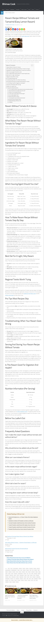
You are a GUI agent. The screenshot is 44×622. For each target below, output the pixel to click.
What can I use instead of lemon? (15, 92)
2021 (9, 568)
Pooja (28, 575)
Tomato (29, 580)
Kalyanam (15, 573)
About (33, 9)
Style (32, 578)
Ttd (34, 580)
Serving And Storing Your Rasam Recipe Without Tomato (18, 81)
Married (39, 573)
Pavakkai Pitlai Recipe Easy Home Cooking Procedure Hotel (21, 529)
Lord (29, 573)
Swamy (40, 578)
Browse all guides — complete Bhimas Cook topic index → (22, 620)
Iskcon (12, 573)
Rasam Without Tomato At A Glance (14, 67)
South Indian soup (25, 36)
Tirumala (22, 580)
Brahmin (38, 568)
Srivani (25, 578)
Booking (35, 568)
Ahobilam (20, 568)
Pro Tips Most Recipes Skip (12, 78)
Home (3, 9)
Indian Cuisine (24, 9)
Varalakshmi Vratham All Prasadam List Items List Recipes (20, 520)
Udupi (36, 580)
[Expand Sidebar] (2, 13)
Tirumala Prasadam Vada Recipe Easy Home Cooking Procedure (22, 522)
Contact (37, 9)
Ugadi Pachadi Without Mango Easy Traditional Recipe (10, 597)
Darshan (35, 570)
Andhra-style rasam (9, 295)
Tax (9, 580)
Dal (32, 570)
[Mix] (20, 29)
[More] (24, 29)
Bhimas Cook (8, 4)
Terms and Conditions (11, 610)
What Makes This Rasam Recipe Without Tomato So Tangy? (18, 68)
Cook (21, 570)
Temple (12, 580)
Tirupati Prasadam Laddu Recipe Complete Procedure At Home (21, 527)
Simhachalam (7, 578)
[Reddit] (11, 29)
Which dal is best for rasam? (14, 96)
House (9, 573)
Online (18, 575)
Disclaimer (35, 610)
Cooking (24, 570)
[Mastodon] (17, 29)
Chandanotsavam (13, 570)
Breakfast (12, 9)
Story (30, 578)
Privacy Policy (29, 610)
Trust (32, 580)
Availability (31, 568)
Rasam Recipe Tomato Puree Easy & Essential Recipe (16, 548)
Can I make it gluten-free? (14, 95)
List (27, 573)
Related (11, 102)
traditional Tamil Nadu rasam (30, 293)
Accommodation (15, 568)
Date (38, 570)
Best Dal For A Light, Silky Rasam (13, 75)
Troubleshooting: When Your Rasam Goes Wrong (16, 79)
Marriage (35, 573)
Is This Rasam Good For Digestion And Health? (16, 83)
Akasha (24, 568)
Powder (31, 575)
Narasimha (11, 575)
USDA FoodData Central (22, 411)
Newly (15, 575)
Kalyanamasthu (20, 573)
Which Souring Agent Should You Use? (14, 72)
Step (27, 578)
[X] (9, 29)
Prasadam (18, 9)
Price (34, 575)
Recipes (7, 9)
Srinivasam (17, 578)
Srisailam (21, 578)
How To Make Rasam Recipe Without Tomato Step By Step (18, 73)
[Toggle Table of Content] (31, 65)
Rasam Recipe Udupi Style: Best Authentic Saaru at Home (19, 562)
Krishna (25, 573)
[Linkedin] (13, 29)
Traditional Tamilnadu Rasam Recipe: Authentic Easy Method (20, 536)
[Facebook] (6, 29)
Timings (19, 580)
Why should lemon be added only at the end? (17, 90)
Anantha (27, 568)
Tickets (15, 580)
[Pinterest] (15, 29)
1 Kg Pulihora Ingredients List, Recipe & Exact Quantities (22, 597)
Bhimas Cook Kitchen (10, 24)
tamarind (7, 580)
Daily (30, 570)
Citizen (18, 570)
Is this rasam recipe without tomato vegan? (17, 93)
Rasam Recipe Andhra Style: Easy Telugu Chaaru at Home (19, 561)
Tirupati (26, 580)
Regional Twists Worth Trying (12, 76)
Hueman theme (16, 615)
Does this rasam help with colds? (15, 99)
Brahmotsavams (8, 570)
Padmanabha (22, 575)
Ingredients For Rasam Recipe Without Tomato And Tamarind (18, 70)
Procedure (37, 575)
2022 (11, 568)
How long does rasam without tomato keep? (17, 97)
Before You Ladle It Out (11, 86)
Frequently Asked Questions (12, 87)
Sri (14, 578)
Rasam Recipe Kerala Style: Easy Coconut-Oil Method (18, 557)
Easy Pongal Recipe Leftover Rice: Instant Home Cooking (34, 597)
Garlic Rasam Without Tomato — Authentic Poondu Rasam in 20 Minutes (21, 542)
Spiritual (11, 578)
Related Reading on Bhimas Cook (15, 100)
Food (29, 9)
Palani (25, 575)
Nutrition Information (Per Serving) (14, 84)
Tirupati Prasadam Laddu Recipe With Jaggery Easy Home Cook (21, 525)
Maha (32, 573)
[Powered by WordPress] (6, 615)
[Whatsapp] (22, 29)
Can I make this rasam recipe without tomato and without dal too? (21, 89)
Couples (27, 570)
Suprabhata (36, 578)
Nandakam (7, 575)
